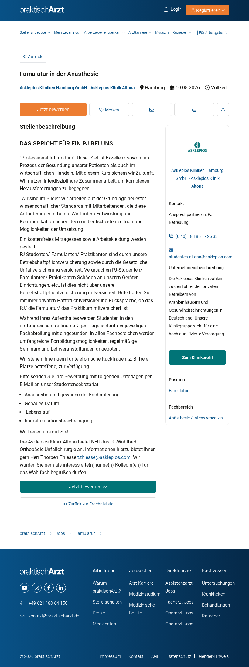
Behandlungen (216, 605)
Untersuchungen (218, 583)
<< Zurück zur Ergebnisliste (88, 503)
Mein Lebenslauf (67, 32)
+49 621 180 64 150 (47, 603)
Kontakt (136, 656)
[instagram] (37, 588)
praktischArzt (32, 533)
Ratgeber (179, 32)
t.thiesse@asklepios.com (104, 457)
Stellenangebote (33, 32)
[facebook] (49, 588)
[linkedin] (61, 588)
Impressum (110, 656)
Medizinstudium (144, 594)
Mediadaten (104, 624)
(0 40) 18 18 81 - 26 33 (196, 236)
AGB (155, 656)
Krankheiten (213, 594)
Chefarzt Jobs (179, 624)
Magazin (162, 32)
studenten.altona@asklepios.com (200, 257)
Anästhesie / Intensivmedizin (196, 418)
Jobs (60, 533)
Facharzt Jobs (179, 602)
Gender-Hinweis (214, 656)
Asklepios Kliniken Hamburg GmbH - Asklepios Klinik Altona (77, 87)
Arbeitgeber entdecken (102, 32)
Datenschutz (179, 656)
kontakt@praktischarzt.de (53, 616)
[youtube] (24, 588)
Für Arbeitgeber (211, 33)
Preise (99, 613)
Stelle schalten (107, 602)
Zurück (34, 57)
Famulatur (179, 390)
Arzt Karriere (141, 583)
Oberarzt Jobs (179, 613)
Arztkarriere (137, 32)
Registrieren (208, 10)
